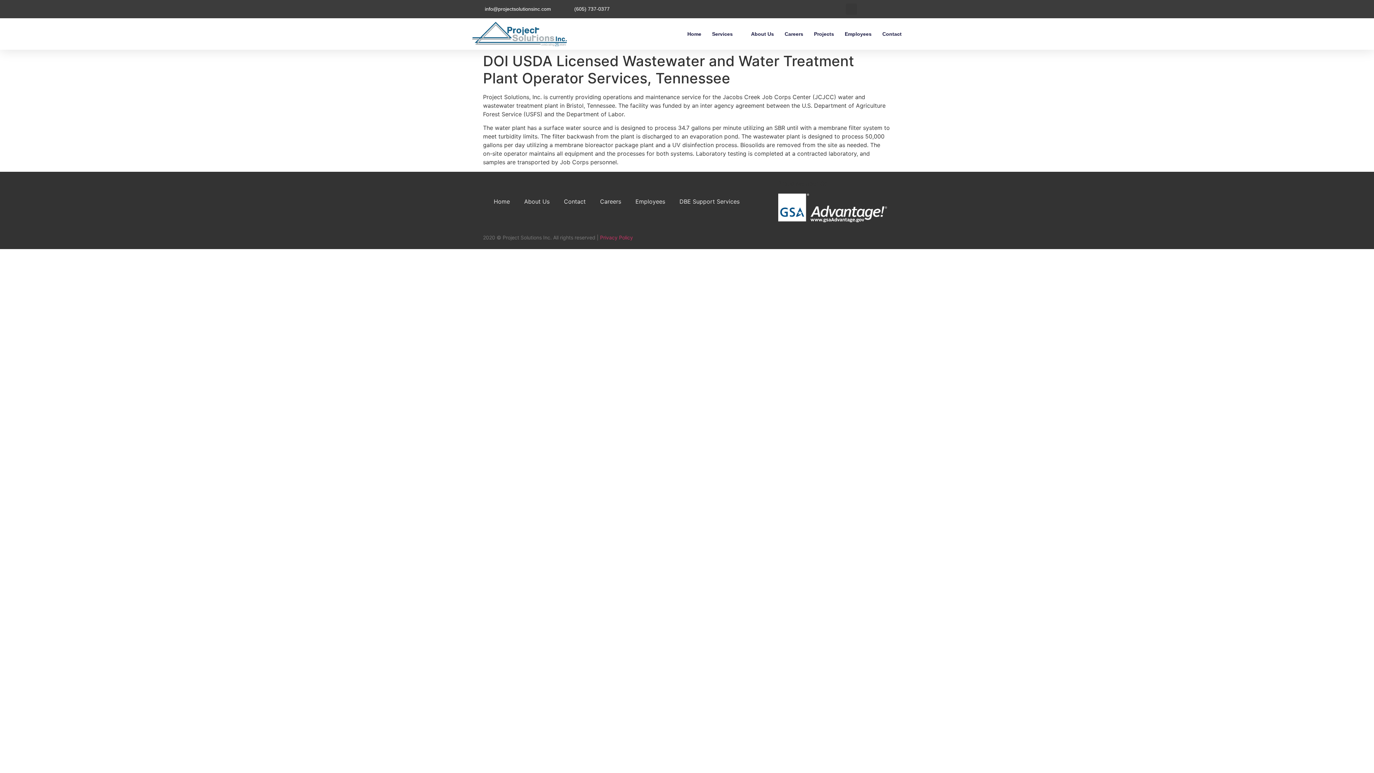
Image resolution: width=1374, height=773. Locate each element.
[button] (851, 9)
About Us (762, 34)
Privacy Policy (616, 237)
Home (694, 34)
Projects (824, 34)
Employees (858, 34)
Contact (892, 34)
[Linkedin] (874, 240)
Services (722, 34)
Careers (794, 34)
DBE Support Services (709, 201)
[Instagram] (888, 240)
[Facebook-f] (860, 240)
